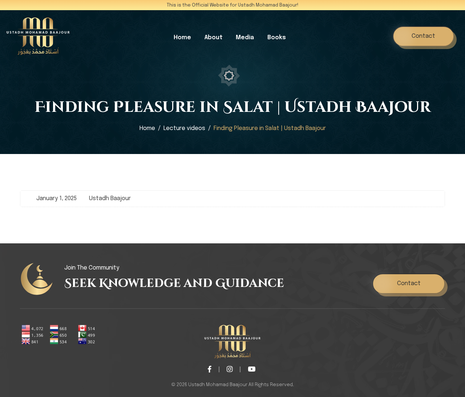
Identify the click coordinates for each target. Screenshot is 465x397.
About (214, 38)
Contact (423, 36)
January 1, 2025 (56, 198)
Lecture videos (184, 128)
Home (182, 38)
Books (276, 38)
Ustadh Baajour (110, 198)
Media (245, 38)
